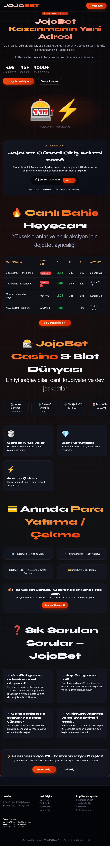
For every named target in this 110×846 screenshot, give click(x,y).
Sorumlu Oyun (9, 805)
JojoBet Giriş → (44, 769)
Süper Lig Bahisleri (84, 800)
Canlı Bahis (45, 803)
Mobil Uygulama (47, 810)
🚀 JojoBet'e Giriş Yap (18, 81)
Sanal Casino (46, 807)
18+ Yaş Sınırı (23, 805)
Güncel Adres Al (49, 81)
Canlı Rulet (81, 807)
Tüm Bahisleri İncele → (55, 322)
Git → (69, 180)
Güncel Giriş (45, 800)
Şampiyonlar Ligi (83, 803)
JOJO (21, 5)
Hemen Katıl (96, 5)
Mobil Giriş (68, 769)
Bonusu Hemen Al (55, 605)
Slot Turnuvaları (83, 810)
